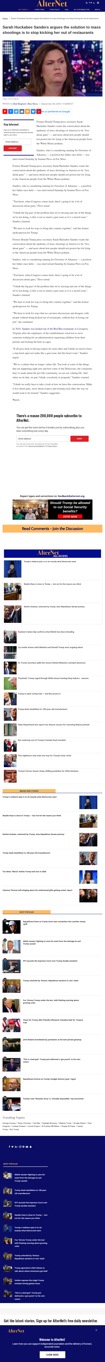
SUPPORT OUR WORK (69, 13)
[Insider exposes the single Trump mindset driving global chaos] (7, 1281)
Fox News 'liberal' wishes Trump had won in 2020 (24, 871)
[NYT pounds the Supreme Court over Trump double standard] (11, 966)
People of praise (68, 1126)
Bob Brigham (19, 104)
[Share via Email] (21, 111)
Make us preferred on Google (54, 111)
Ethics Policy (55, 9)
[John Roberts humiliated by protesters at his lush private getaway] (11, 1045)
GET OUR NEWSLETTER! (82, 9)
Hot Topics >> (23, 9)
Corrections (39, 9)
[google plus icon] (16, 1147)
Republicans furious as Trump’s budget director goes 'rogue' (49, 1079)
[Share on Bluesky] (33, 111)
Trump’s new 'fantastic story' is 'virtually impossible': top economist (53, 1098)
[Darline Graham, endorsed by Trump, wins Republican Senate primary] (12, 614)
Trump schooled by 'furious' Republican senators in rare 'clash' (51, 980)
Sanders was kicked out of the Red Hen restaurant (48, 328)
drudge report (80, 1123)
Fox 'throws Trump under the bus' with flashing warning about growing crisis (31, 1243)
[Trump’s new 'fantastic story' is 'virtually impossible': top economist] (11, 1104)
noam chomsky (24, 1123)
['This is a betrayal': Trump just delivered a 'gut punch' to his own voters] (11, 1064)
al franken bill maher (50, 1126)
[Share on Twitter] (16, 111)
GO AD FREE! (52, 13)
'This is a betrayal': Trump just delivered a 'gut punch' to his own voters (30, 1296)
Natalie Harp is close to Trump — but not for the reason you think (52, 584)
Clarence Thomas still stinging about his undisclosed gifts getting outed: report (37, 890)
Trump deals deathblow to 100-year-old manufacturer (26, 853)
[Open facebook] (9, 1147)
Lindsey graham (19, 1126)
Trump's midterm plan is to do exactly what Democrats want (50, 561)
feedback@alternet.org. (71, 496)
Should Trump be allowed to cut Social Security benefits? (70, 507)
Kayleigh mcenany (49, 1123)
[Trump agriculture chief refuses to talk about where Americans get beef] (7, 1269)
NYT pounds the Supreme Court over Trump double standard (50, 961)
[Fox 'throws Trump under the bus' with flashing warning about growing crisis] (11, 1005)
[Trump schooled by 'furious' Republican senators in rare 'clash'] (11, 986)
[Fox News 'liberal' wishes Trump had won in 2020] (88, 877)
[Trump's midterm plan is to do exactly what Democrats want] (12, 569)
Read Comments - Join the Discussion (52, 528)
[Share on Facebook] (10, 111)
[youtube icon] (27, 1147)
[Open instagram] (20, 1147)
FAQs (66, 9)
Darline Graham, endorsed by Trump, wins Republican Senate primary (54, 607)
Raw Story (33, 104)
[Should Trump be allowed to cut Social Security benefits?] (30, 509)
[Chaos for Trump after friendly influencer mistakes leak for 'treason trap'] (11, 1025)
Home (5, 18)
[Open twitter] (12, 1147)
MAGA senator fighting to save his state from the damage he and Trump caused (30, 1177)
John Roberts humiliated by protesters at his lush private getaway (52, 1039)
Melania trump (65, 1123)
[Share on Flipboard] (5, 111)
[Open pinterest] (23, 1147)
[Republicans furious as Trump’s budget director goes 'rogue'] (11, 1084)
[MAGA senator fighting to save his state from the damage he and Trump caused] (11, 946)
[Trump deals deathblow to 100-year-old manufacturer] (88, 858)
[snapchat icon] (31, 1147)
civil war (36, 1123)
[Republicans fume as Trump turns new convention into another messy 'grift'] (11, 927)
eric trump (14, 1129)
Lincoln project (34, 1126)
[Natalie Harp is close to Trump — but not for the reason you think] (12, 591)
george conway (9, 1123)
